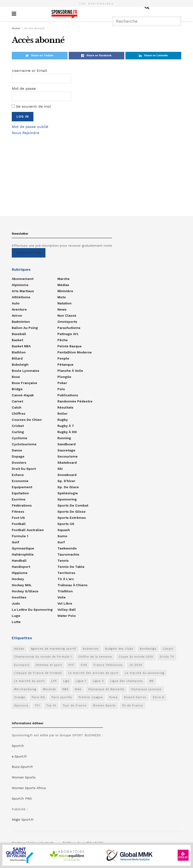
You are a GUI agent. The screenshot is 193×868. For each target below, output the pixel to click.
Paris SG (38, 697)
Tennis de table (70, 567)
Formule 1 (20, 536)
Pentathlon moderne (74, 352)
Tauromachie (68, 554)
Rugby (62, 420)
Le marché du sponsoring (144, 673)
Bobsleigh (20, 364)
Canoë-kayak (23, 395)
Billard (17, 358)
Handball (19, 560)
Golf (15, 542)
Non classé (66, 315)
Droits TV (167, 656)
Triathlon (65, 591)
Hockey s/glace (25, 591)
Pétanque (65, 364)
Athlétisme (21, 297)
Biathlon (19, 352)
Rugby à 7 (65, 426)
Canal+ (168, 648)
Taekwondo (67, 548)
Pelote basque (69, 346)
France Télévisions (108, 665)
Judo (16, 603)
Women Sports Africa (29, 788)
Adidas (19, 648)
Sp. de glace (68, 487)
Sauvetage (66, 450)
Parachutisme (68, 328)
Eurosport (21, 665)
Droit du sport (24, 469)
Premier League (91, 697)
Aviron (17, 315)
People (63, 358)
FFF (71, 665)
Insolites (19, 597)
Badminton (21, 321)
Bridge (17, 389)
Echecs (18, 475)
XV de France (132, 705)
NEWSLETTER (28, 252)
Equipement (22, 487)
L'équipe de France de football (38, 673)
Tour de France (74, 705)
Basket (17, 340)
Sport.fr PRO (22, 798)
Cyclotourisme (24, 444)
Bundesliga (148, 648)
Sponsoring (67, 499)
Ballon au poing (25, 328)
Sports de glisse (71, 511)
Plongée (64, 377)
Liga (66, 681)
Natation (64, 303)
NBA (65, 689)
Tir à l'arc (65, 579)
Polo (61, 389)
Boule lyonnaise (25, 371)
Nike (78, 689)
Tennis (63, 560)
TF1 (37, 705)
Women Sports (104, 705)
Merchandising (25, 689)
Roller (62, 413)
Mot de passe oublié (30, 126)
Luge (16, 616)
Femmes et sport (49, 665)
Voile (61, 597)
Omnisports (67, 321)
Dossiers (19, 462)
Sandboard (66, 444)
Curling (18, 432)
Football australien (28, 530)
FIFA (84, 665)
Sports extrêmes (71, 518)
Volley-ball (66, 609)
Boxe (16, 377)
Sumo (62, 536)
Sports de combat (72, 505)
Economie (20, 481)
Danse (17, 450)
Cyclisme (19, 438)
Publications (67, 395)
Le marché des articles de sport (93, 673)
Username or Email (29, 70)
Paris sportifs (62, 697)
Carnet (17, 401)
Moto (61, 297)
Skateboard (67, 462)
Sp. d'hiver (66, 481)
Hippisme (20, 573)
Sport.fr (18, 746)
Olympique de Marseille (106, 689)
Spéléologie (67, 493)
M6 (151, 681)
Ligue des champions (126, 681)
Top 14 (51, 705)
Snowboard (66, 475)
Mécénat (49, 689)
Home (16, 28)
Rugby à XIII (67, 432)
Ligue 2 (98, 681)
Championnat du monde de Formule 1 (43, 656)
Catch (16, 407)
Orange (19, 697)
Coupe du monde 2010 (136, 656)
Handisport (21, 567)
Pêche (62, 340)
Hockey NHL (22, 585)
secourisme (67, 456)
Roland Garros (135, 697)
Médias (63, 285)
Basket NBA (21, 346)
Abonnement (22, 279)
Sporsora (21, 705)
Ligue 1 (81, 681)
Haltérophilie (23, 554)
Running (64, 438)
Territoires (66, 573)
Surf (61, 542)
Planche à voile (70, 371)
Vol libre (64, 603)
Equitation (20, 493)
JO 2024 (135, 665)
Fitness (18, 511)
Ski (60, 469)
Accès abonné (34, 28)
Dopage (18, 456)
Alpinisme (20, 285)
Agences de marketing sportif (53, 648)
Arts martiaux (23, 291)
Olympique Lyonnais (146, 689)
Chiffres (18, 413)
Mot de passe (24, 88)
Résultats (65, 407)
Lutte (16, 622)
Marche (63, 279)
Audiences (91, 648)
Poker (62, 383)
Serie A (158, 697)
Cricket (18, 426)
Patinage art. (68, 334)
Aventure (19, 309)
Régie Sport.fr (23, 819)
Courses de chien (27, 420)
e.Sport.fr (19, 756)
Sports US (65, 524)
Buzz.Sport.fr (22, 767)
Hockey (18, 579)
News (62, 309)
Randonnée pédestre (74, 401)
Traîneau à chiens (72, 585)
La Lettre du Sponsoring (32, 609)
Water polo (66, 616)
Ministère (65, 291)
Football (19, 524)
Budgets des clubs (119, 648)
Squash (63, 530)
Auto (16, 303)
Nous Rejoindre (25, 133)
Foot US (18, 518)
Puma (113, 697)
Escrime (18, 499)
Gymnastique (23, 548)
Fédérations (22, 505)
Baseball (19, 334)
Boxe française (24, 383)
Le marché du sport (29, 681)
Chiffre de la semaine (95, 656)
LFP (53, 681)
